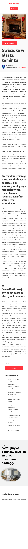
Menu (15, 8)
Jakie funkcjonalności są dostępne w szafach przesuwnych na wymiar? (14, 418)
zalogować (9, 499)
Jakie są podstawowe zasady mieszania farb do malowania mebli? (14, 428)
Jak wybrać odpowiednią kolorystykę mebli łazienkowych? (13, 408)
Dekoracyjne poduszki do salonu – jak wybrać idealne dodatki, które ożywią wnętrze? (14, 396)
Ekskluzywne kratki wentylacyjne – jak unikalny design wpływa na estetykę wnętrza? (13, 384)
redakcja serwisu (21, 67)
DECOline (14, 3)
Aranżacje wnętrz (9, 43)
